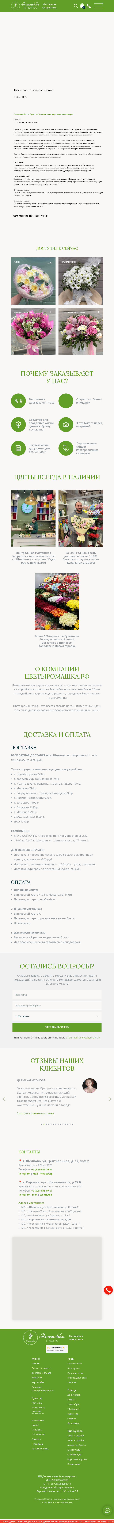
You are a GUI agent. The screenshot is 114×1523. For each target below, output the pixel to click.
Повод (71, 1402)
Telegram (24, 1186)
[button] (89, 6)
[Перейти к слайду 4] (48, 1136)
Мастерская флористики (76, 1350)
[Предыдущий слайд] (4, 1105)
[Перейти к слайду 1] (41, 1136)
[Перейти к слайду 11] (65, 1136)
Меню (36, 1371)
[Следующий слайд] (110, 1105)
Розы (70, 1371)
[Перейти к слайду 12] (67, 1136)
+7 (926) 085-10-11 (41, 1182)
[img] (98, 5)
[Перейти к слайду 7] (55, 1136)
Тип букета (75, 1443)
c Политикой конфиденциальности (83, 1037)
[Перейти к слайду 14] (72, 1136)
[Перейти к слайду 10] (62, 1136)
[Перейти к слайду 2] (43, 1136)
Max (35, 1186)
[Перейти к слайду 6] (53, 1136)
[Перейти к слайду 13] (70, 1136)
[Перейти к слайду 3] (46, 1136)
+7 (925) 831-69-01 (41, 1203)
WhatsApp (46, 1186)
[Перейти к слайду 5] (51, 1136)
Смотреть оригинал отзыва (35, 1125)
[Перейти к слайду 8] (58, 1136)
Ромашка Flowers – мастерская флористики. (57, 1511)
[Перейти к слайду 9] (60, 1136)
